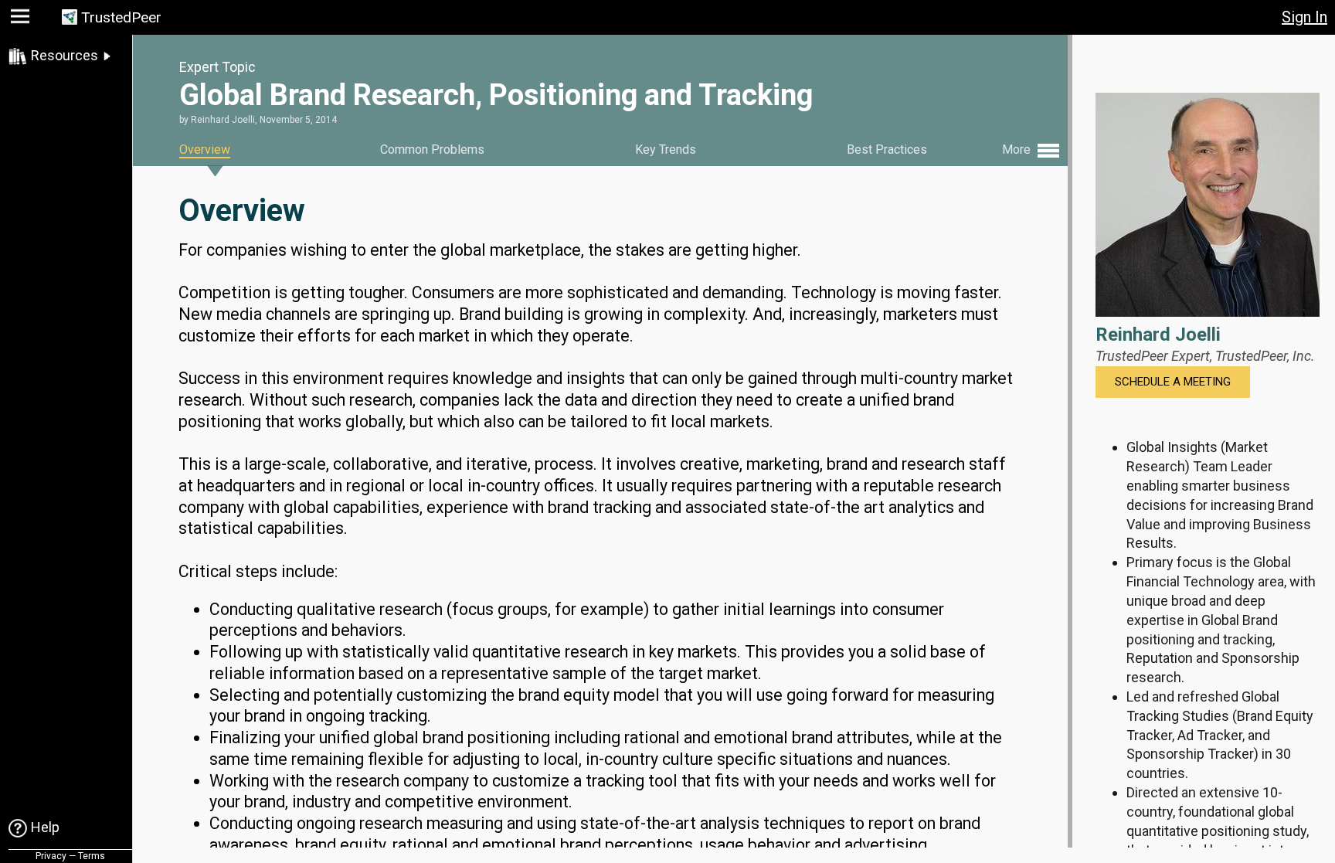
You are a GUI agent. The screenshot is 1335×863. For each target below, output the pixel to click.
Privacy (51, 856)
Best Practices (887, 149)
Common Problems (432, 149)
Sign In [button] (1304, 17)
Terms (91, 856)
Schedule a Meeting (1173, 382)
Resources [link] (64, 55)
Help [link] (45, 827)
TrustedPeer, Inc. (1265, 356)
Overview (204, 149)
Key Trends (665, 149)
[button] (22, 19)
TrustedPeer (121, 17)
